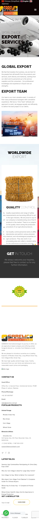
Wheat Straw (7, 427)
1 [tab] (33, 245)
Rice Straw (6, 419)
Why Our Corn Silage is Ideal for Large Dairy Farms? (18, 471)
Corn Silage (6, 423)
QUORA (33, 517)
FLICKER (15, 517)
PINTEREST (5, 517)
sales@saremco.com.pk (9, 403)
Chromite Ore (7, 436)
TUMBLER (24, 517)
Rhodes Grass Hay (9, 414)
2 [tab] (35, 245)
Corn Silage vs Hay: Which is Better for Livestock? (18, 475)
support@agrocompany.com (11, 446)
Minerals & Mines (7, 431)
